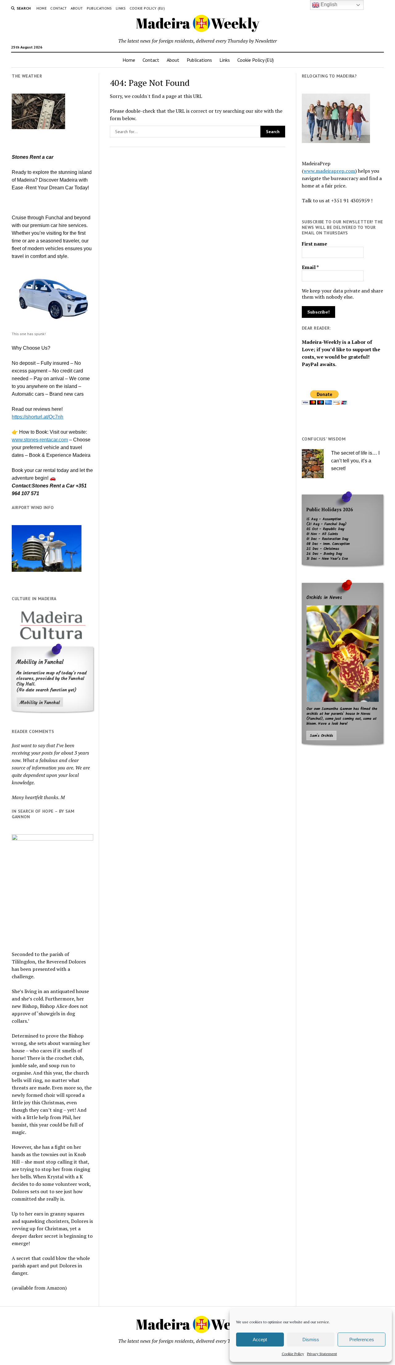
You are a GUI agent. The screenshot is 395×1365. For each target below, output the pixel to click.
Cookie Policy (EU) (147, 8)
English (328, 4)
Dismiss (310, 1339)
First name (314, 244)
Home (41, 8)
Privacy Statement (322, 1353)
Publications (99, 8)
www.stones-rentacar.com (40, 439)
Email (310, 267)
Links (121, 8)
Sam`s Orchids (321, 736)
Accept (260, 1339)
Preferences (361, 1339)
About (77, 8)
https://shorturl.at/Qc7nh (37, 416)
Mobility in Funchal (40, 702)
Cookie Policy (293, 1353)
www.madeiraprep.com (329, 170)
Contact (58, 8)
